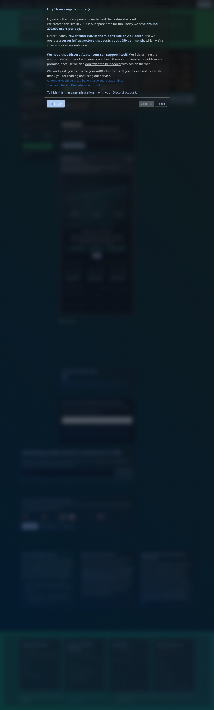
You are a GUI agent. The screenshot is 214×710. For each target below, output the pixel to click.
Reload (161, 103)
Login (58, 104)
